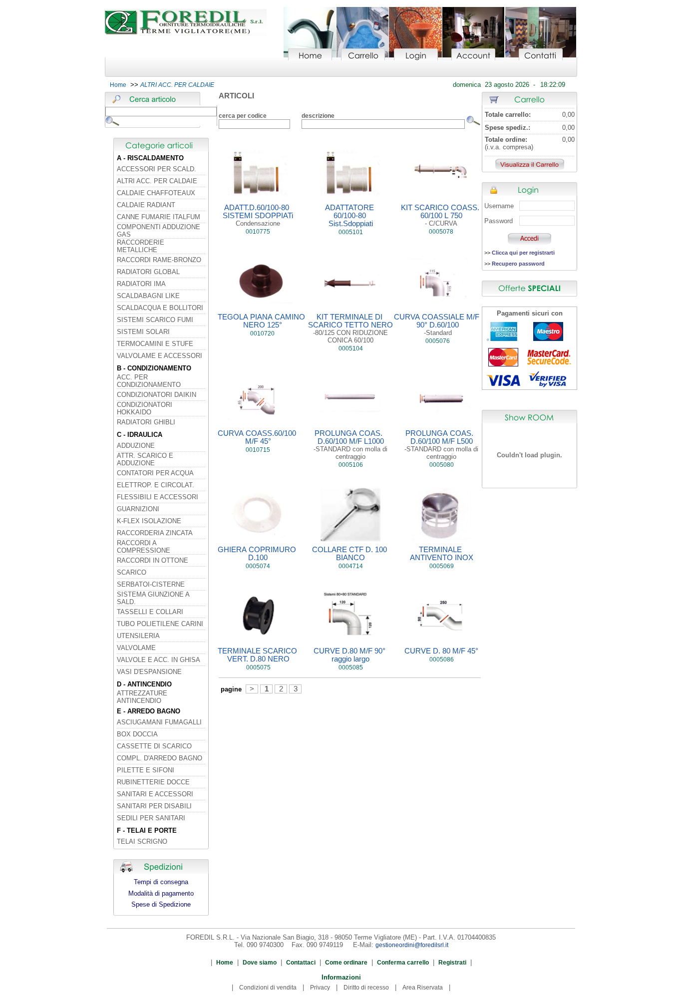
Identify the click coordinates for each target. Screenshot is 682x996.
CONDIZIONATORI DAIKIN (156, 394)
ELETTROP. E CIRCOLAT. (155, 485)
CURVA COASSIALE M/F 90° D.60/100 (437, 324)
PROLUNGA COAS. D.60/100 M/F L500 (441, 444)
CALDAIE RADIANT (146, 205)
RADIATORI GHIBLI (146, 422)
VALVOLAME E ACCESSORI (159, 355)
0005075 (258, 667)
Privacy (320, 987)
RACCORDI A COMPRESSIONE (143, 546)
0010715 (258, 449)
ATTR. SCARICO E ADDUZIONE (145, 459)
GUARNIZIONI (138, 509)
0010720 (262, 333)
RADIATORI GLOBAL (148, 272)
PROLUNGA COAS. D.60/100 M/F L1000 (350, 444)
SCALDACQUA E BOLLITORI (160, 308)
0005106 (351, 464)
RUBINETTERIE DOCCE (153, 782)
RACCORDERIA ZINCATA (155, 533)
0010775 (258, 231)
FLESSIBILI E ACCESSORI (157, 497)
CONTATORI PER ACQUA (155, 473)
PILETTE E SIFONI (145, 770)
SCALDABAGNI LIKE (148, 296)
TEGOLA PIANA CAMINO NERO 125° (262, 321)
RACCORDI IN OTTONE (152, 560)
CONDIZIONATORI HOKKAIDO (144, 408)
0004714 (351, 566)
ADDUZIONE (136, 445)
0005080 (441, 464)
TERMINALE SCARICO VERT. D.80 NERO (258, 655)
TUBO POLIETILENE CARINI (160, 624)
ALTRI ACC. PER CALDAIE (157, 181)
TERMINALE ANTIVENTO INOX (441, 554)
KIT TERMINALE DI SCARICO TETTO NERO (350, 328)
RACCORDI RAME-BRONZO (159, 260)
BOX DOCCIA (137, 734)
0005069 (441, 566)
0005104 (351, 348)
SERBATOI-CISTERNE (151, 584)
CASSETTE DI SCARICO (154, 746)
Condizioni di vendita (268, 987)
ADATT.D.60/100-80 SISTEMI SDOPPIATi (258, 215)
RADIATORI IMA (141, 284)
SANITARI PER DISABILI (154, 806)
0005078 (441, 231)
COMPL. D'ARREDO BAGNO (159, 758)
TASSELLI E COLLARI (150, 612)
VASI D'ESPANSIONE (149, 671)
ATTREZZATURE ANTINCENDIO (142, 696)
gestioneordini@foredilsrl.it (411, 945)
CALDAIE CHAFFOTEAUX (156, 193)
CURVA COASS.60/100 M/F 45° (258, 437)
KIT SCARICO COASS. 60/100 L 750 (441, 215)
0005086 (441, 659)
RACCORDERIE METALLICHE (140, 246)
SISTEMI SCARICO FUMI (155, 320)
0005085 (351, 667)
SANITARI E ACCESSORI (155, 794)
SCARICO (131, 572)
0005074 (258, 566)
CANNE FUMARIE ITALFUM (158, 217)
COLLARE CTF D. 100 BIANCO (350, 554)
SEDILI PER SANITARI (151, 818)
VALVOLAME (136, 648)
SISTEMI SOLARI (143, 331)
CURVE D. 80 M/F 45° (441, 651)
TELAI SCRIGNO (142, 841)
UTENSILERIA (138, 636)
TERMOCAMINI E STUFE (155, 343)
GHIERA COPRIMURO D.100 (258, 554)
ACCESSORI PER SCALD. (156, 169)
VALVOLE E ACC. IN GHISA (158, 660)
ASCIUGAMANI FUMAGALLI (159, 722)
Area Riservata (422, 987)
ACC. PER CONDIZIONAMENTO (149, 380)
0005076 (437, 340)
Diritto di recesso (366, 987)
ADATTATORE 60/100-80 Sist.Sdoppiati (350, 216)
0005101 (351, 232)
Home (118, 84)
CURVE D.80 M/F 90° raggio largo (350, 655)
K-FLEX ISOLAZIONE (149, 521)
